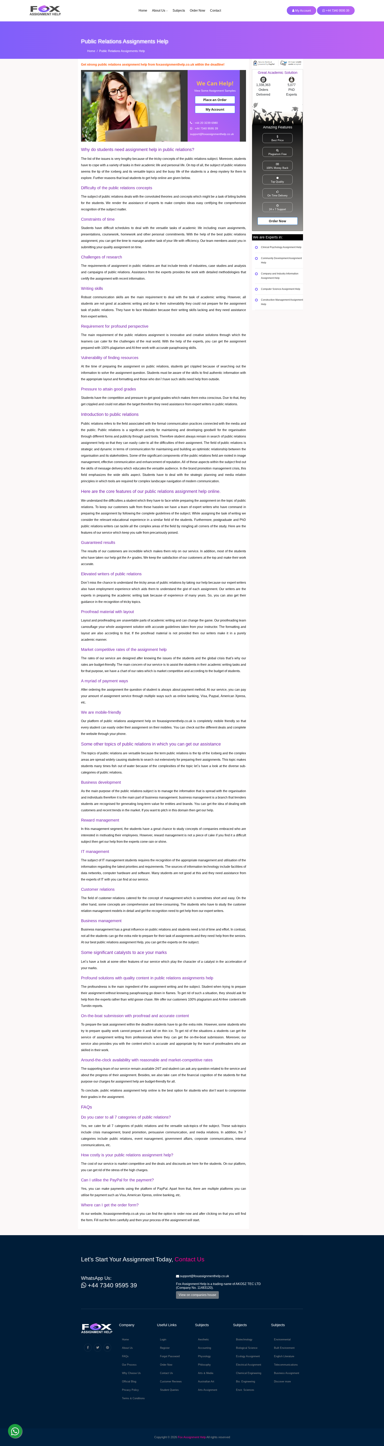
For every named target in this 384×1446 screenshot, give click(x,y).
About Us (159, 10)
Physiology (204, 1356)
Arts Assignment (207, 1389)
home (143, 10)
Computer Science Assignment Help (280, 289)
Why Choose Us (131, 1373)
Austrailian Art (206, 1381)
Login (163, 1339)
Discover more (282, 1381)
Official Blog (129, 1381)
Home (91, 51)
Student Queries (169, 1389)
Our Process (129, 1364)
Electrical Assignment (248, 1364)
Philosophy (204, 1364)
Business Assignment (286, 1373)
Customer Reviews (171, 1381)
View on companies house (197, 1295)
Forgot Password (170, 1356)
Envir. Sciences (245, 1389)
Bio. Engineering (245, 1381)
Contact (215, 10)
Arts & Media (205, 1373)
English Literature (284, 1356)
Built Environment (284, 1347)
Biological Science (246, 1347)
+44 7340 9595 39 (337, 10)
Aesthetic (203, 1339)
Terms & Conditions (133, 1398)
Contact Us (189, 1259)
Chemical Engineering (248, 1373)
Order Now (197, 10)
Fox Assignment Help (192, 1437)
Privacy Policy (130, 1389)
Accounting (204, 1347)
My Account (302, 10)
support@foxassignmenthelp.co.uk (204, 1276)
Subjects (179, 10)
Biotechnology (244, 1339)
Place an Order (215, 100)
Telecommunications (286, 1364)
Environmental (282, 1339)
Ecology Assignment (248, 1356)
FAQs (125, 1356)
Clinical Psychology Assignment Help (281, 247)
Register (165, 1347)
